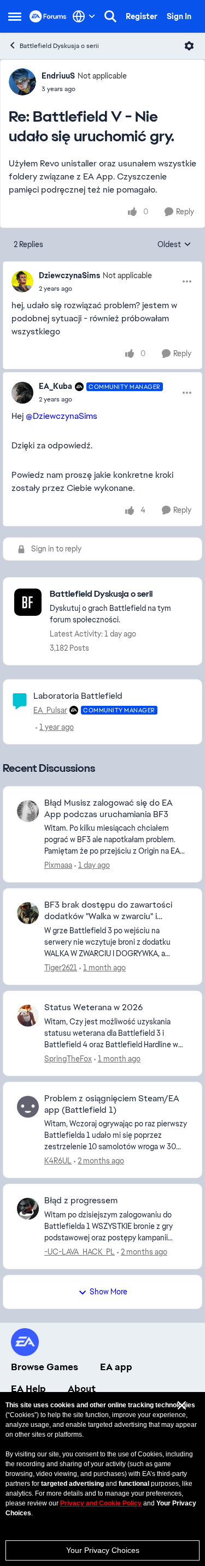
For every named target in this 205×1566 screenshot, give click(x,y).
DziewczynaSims (69, 275)
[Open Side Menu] (15, 16)
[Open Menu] (189, 45)
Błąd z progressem (81, 1200)
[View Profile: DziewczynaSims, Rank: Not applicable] (22, 281)
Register (141, 16)
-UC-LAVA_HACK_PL (79, 1252)
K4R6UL (58, 1161)
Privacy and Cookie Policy (101, 1503)
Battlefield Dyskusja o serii (59, 45)
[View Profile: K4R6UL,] (28, 1107)
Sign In (179, 16)
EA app (116, 1367)
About (82, 1389)
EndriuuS (58, 76)
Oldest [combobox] (174, 244)
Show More (108, 1292)
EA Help (28, 1389)
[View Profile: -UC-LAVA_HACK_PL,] (28, 1209)
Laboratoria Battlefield (77, 695)
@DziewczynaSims (61, 416)
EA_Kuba (55, 386)
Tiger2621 (60, 968)
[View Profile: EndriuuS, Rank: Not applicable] (22, 81)
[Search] (110, 16)
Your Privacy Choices (102, 1550)
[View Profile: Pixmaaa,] (28, 811)
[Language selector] (84, 16)
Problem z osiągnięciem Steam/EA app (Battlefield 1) (111, 1104)
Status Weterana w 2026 (93, 1007)
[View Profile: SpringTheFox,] (28, 1016)
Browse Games (44, 1367)
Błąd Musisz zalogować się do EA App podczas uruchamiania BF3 (108, 808)
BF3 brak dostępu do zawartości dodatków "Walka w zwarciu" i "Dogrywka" (108, 910)
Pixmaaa (58, 865)
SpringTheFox (68, 1059)
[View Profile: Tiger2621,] (28, 913)
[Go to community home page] (48, 16)
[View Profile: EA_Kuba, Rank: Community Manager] (22, 393)
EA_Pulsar (50, 710)
